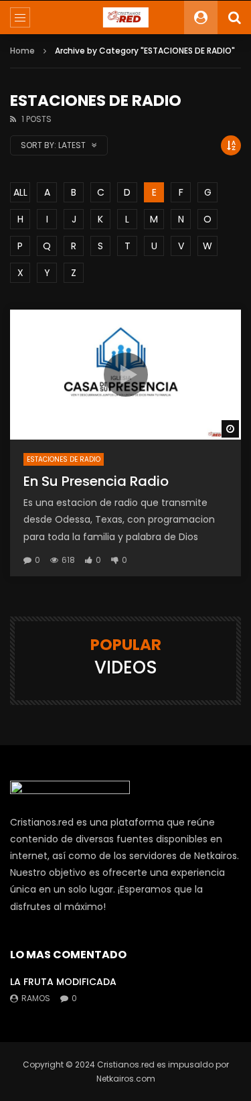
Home (22, 50)
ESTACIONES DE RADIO (63, 459)
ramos (35, 998)
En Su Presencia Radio (96, 481)
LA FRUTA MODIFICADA (63, 981)
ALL (20, 192)
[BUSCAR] (234, 17)
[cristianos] (125, 17)
